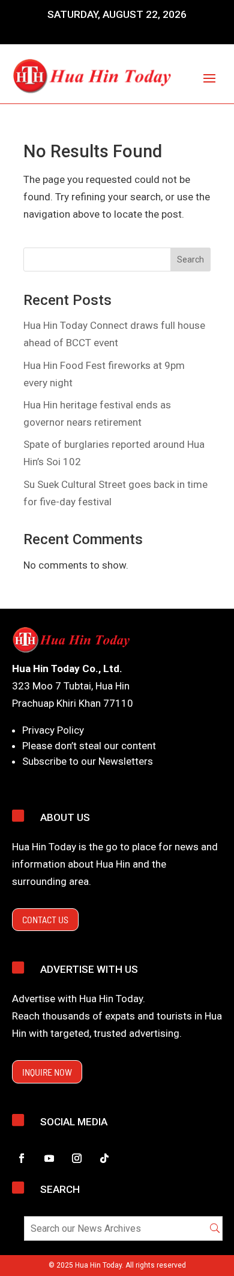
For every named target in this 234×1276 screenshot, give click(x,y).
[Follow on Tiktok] (104, 1158)
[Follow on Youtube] (49, 1158)
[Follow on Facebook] (21, 1158)
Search (190, 259)
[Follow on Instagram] (76, 1158)
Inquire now (47, 1071)
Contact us (45, 919)
